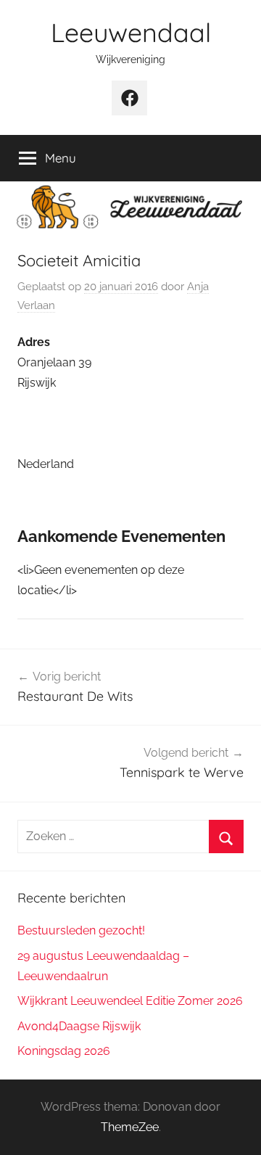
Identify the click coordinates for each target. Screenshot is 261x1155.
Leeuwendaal (131, 32)
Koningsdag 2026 (63, 1051)
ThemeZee (130, 1127)
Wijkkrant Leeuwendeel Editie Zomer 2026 (130, 1001)
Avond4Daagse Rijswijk (79, 1026)
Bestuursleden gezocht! (81, 930)
